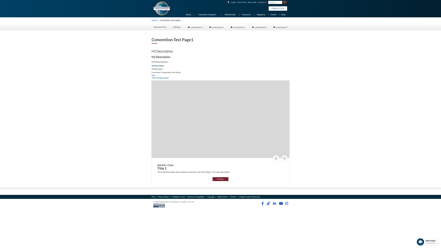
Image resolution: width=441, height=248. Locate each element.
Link (153, 75)
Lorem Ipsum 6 (260, 27)
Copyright (210, 197)
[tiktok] (268, 203)
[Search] (284, 2)
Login (234, 2)
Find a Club (241, 2)
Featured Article (159, 27)
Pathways (177, 27)
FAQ (153, 197)
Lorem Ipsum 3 (196, 27)
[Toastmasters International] (161, 8)
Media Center (222, 197)
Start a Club (252, 2)
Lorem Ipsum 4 (217, 27)
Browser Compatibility (196, 197)
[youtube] (280, 203)
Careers (233, 197)
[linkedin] (274, 203)
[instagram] (286, 203)
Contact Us (262, 2)
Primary (220, 179)
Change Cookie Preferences (249, 197)
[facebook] (262, 203)
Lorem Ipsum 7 (282, 27)
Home (154, 20)
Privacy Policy (163, 197)
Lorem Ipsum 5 (239, 27)
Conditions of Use (178, 197)
